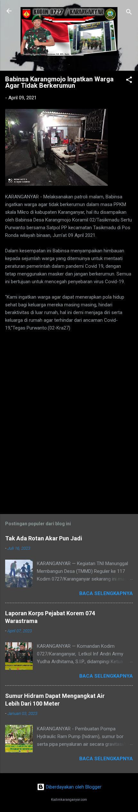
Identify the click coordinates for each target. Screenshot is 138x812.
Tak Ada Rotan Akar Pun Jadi (43, 538)
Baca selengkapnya (106, 593)
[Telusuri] (129, 13)
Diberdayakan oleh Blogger (73, 787)
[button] (129, 81)
